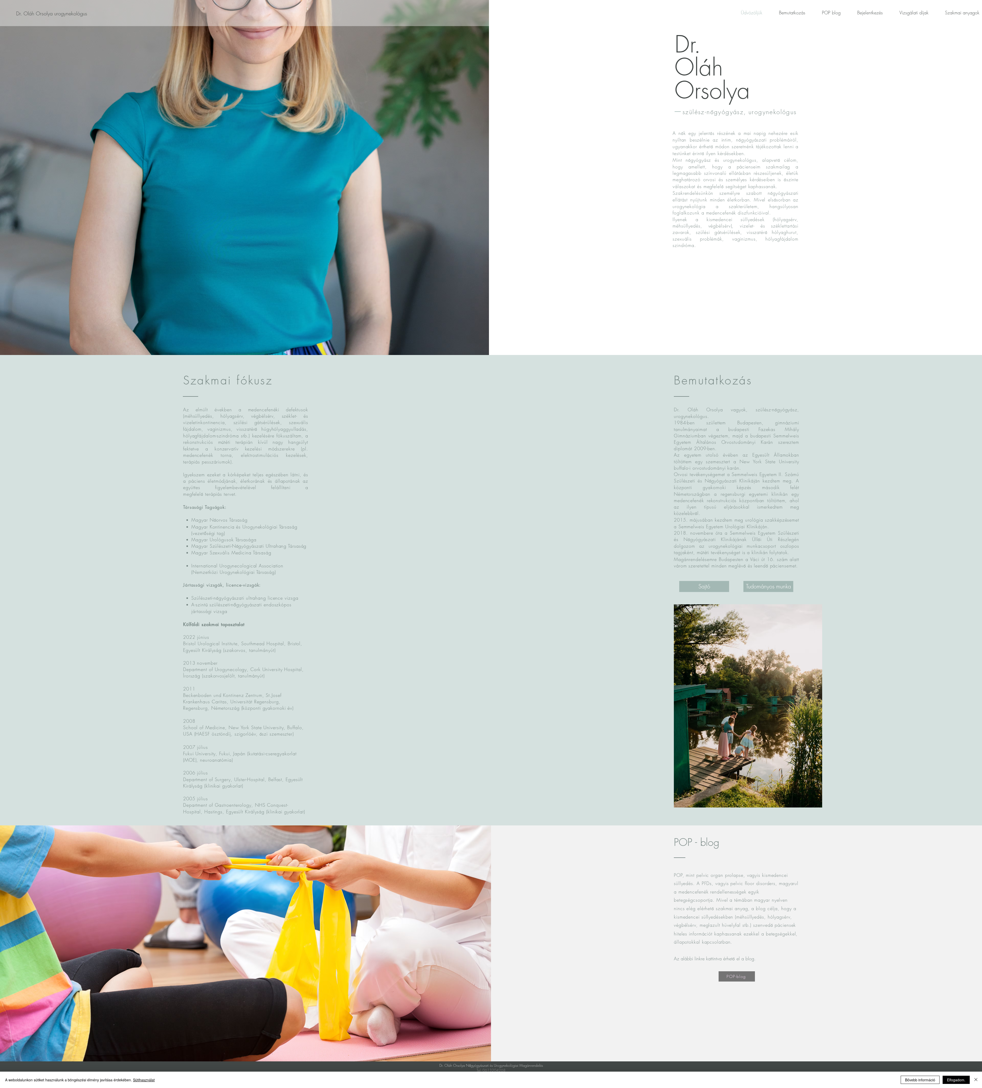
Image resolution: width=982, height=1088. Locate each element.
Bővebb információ (920, 1079)
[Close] (976, 1080)
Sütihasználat (144, 1079)
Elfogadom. (956, 1079)
